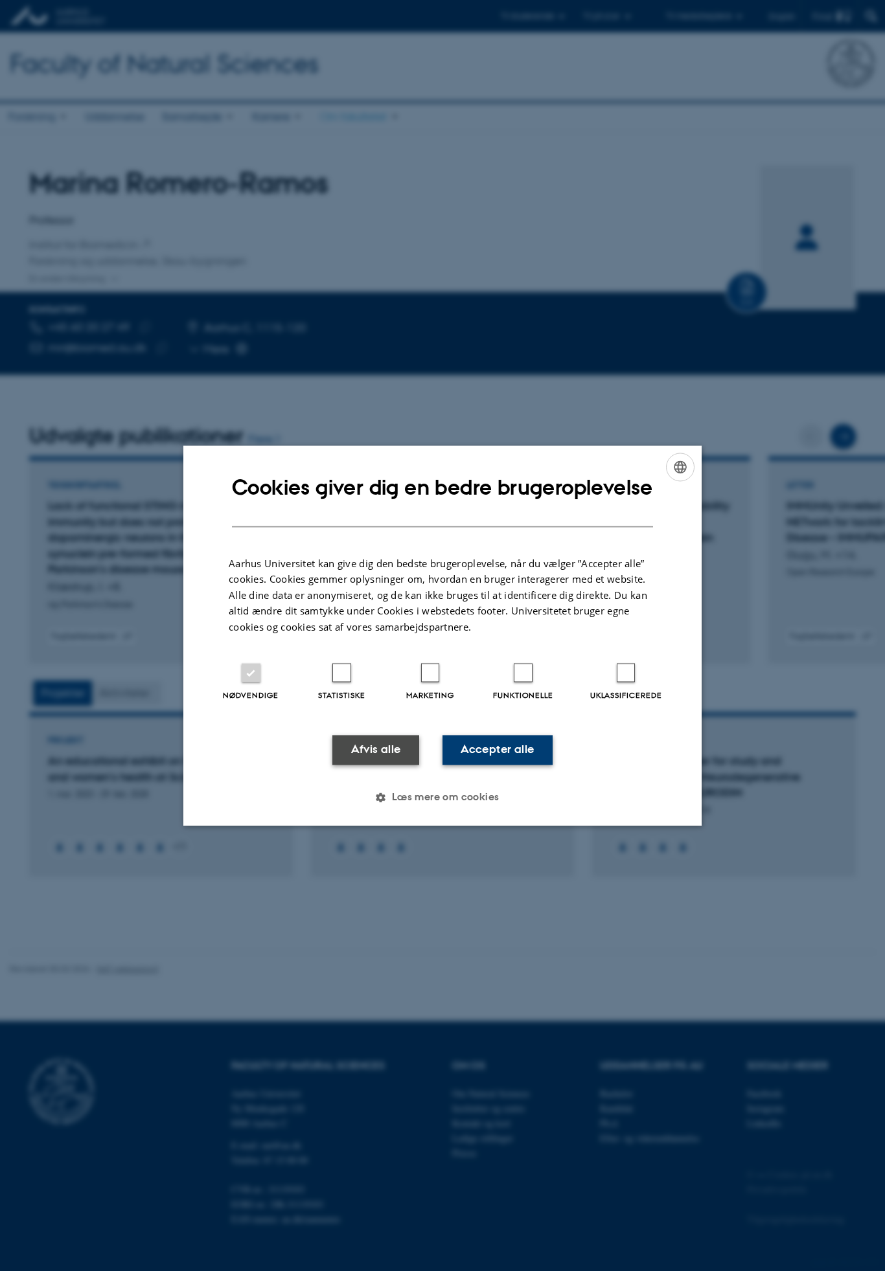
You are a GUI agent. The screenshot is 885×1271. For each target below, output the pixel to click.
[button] (442, 797)
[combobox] (680, 466)
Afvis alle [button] (376, 750)
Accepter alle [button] (497, 750)
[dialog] (442, 635)
